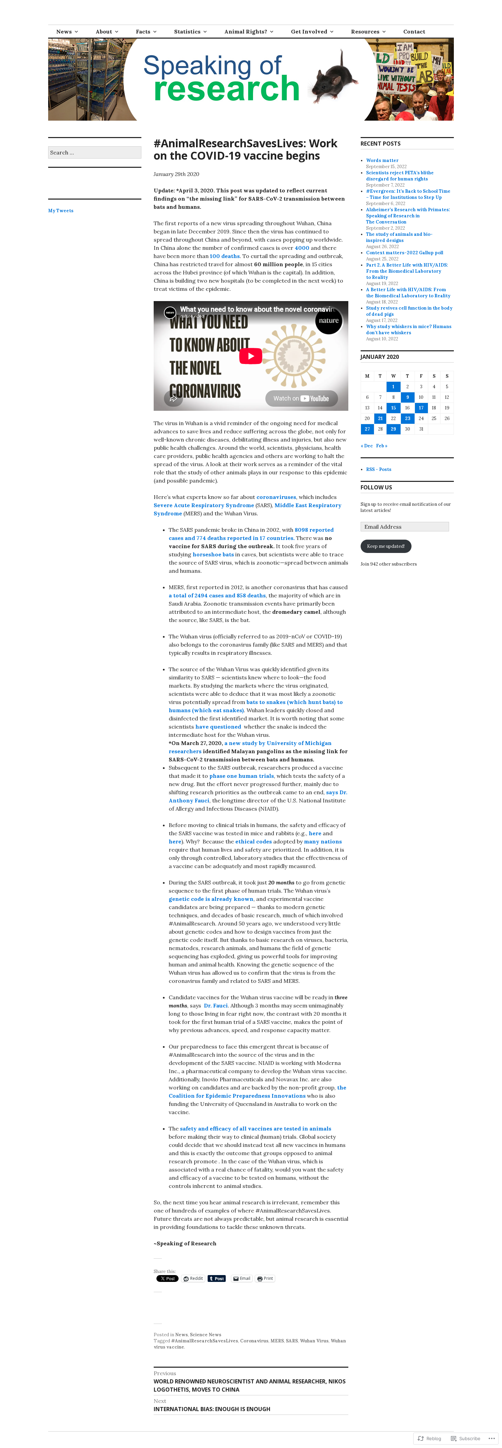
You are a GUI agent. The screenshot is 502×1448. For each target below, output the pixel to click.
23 (407, 418)
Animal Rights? (245, 31)
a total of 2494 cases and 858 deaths (217, 595)
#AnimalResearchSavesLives (204, 1341)
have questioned (218, 726)
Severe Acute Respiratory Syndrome (204, 505)
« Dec (367, 446)
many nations (323, 841)
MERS (277, 1341)
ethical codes (253, 841)
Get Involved (309, 31)
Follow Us (376, 487)
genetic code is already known (211, 898)
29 (393, 429)
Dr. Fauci (215, 1005)
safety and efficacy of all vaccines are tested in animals (255, 1128)
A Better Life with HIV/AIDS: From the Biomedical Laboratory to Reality (408, 293)
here (315, 833)
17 (421, 408)
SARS (292, 1341)
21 (380, 418)
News (64, 31)
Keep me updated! (386, 546)
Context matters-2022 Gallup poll (404, 253)
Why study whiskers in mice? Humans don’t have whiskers (408, 330)
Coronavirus (254, 1341)
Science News (205, 1335)
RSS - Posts (378, 469)
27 (367, 429)
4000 (303, 247)
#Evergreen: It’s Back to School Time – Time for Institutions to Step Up (408, 194)
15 (393, 408)
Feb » (382, 446)
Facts (143, 31)
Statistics (187, 31)
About (104, 31)
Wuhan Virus (314, 1341)
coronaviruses (276, 496)
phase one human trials (241, 775)
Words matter (382, 160)
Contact (414, 31)
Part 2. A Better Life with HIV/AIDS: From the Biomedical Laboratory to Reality (407, 271)
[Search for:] (94, 153)
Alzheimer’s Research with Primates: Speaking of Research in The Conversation (408, 216)
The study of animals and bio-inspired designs (399, 237)
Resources (365, 31)
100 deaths (225, 256)
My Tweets (60, 211)
